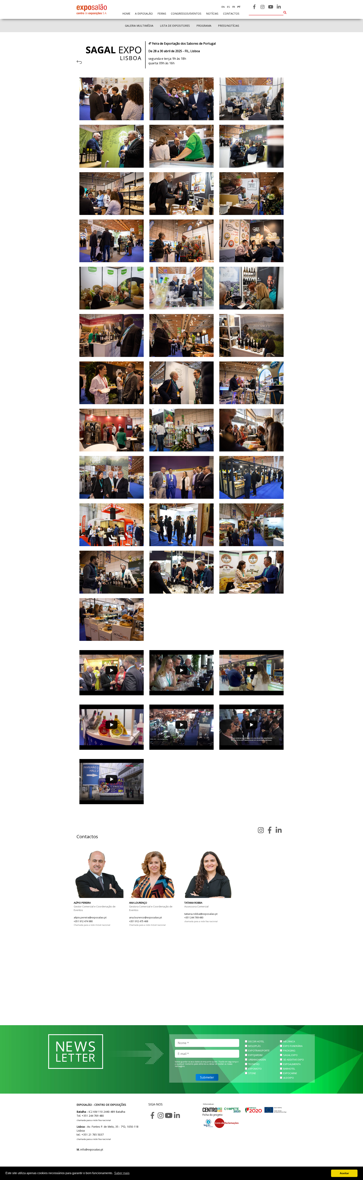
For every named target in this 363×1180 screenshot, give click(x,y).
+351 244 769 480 (193, 917)
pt (238, 7)
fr (233, 7)
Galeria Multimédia (139, 25)
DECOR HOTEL (256, 1041)
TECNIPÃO (254, 1064)
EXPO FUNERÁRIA (292, 1046)
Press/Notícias (228, 25)
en (223, 7)
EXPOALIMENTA (292, 1064)
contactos (231, 13)
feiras (161, 13)
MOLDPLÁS (254, 1046)
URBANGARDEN (257, 1059)
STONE (252, 1073)
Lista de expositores (175, 25)
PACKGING (289, 1050)
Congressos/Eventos (186, 13)
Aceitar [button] (344, 1173)
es (228, 7)
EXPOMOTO (255, 1068)
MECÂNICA (289, 1041)
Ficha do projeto (212, 1114)
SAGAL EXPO (290, 1055)
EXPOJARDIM (255, 1055)
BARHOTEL (289, 1068)
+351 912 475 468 (138, 921)
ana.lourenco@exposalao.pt (145, 917)
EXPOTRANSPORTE (259, 1050)
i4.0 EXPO (288, 1077)
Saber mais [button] (122, 1173)
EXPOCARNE (290, 1073)
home (126, 13)
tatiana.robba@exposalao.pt (200, 914)
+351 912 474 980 (83, 921)
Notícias (212, 13)
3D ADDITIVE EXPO (293, 1059)
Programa (203, 25)
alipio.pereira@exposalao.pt (90, 917)
